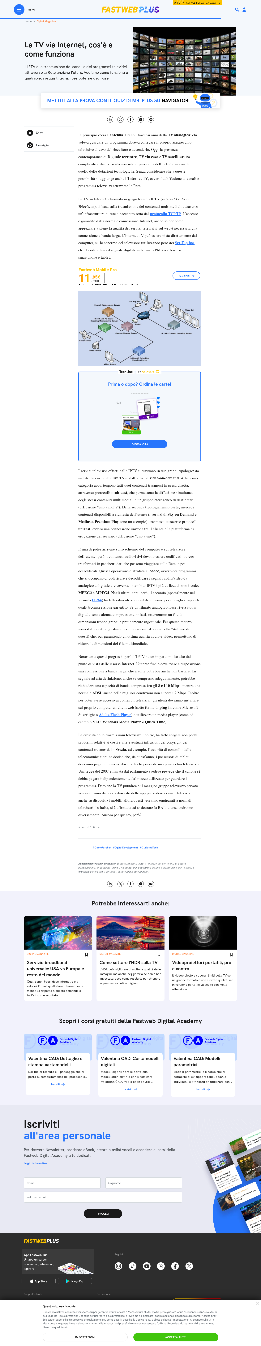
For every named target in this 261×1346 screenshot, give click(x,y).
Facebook (130, 119)
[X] (189, 1265)
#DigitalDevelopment (125, 847)
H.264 (97, 600)
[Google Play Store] (75, 1281)
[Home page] (130, 9)
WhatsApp (141, 119)
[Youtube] (147, 1265)
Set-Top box (185, 242)
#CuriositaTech (149, 847)
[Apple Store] (39, 1281)
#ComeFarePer (102, 847)
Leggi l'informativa (35, 1163)
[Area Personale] (244, 10)
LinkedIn (110, 119)
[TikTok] (132, 1265)
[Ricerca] (237, 10)
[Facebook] (175, 1265)
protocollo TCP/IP (165, 213)
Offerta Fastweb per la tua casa (195, 2)
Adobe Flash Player (115, 714)
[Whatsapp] (161, 1265)
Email (151, 119)
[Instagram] (118, 1265)
